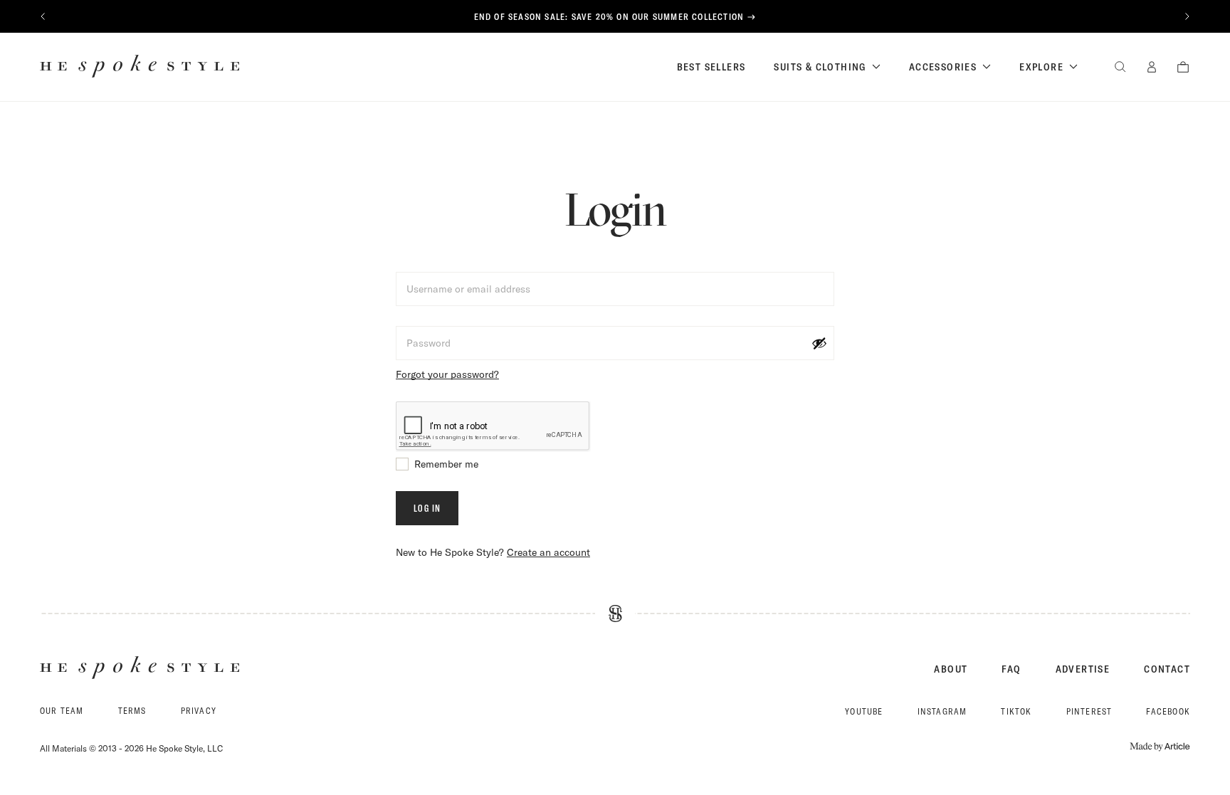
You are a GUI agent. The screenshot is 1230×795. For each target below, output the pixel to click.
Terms (132, 710)
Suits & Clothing (820, 66)
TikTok (1016, 711)
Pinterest (1089, 711)
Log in (427, 508)
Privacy (198, 710)
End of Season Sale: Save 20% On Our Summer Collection (609, 16)
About (950, 669)
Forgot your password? (447, 374)
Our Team (62, 710)
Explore (1041, 66)
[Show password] (819, 343)
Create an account (548, 552)
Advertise (1083, 669)
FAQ (1011, 669)
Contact (1167, 669)
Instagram (942, 711)
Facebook (1168, 711)
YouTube (864, 711)
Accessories (943, 66)
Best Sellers (711, 66)
